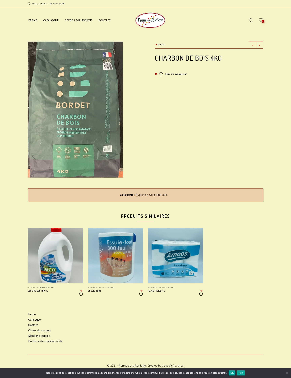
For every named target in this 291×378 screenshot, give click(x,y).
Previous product (252, 45)
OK (232, 372)
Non (241, 372)
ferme (32, 314)
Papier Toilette (156, 291)
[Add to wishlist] (81, 293)
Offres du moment (39, 330)
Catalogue (34, 319)
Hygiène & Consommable (152, 194)
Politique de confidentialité (45, 341)
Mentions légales (39, 335)
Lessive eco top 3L (38, 291)
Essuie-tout (94, 291)
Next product (259, 45)
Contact (33, 325)
